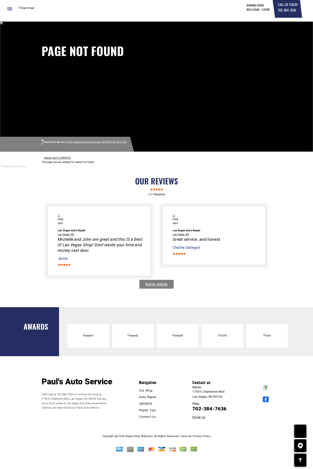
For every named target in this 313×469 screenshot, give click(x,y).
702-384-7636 (287, 10)
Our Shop (146, 390)
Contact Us (147, 417)
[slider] (156, 189)
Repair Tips (147, 410)
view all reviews (156, 284)
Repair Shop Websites (139, 436)
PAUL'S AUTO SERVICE (57, 158)
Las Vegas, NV (66, 234)
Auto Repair (147, 397)
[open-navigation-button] (9, 8)
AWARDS (145, 404)
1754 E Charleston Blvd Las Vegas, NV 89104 (88, 142)
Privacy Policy (201, 436)
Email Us (198, 417)
